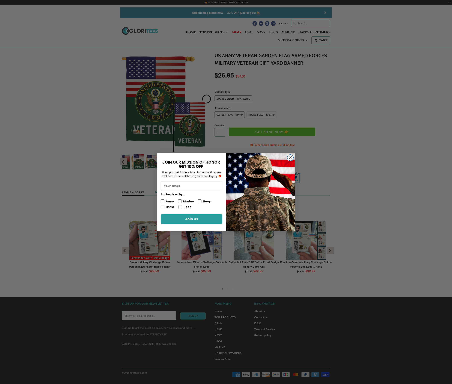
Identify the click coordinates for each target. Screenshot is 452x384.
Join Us (191, 219)
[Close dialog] (290, 158)
